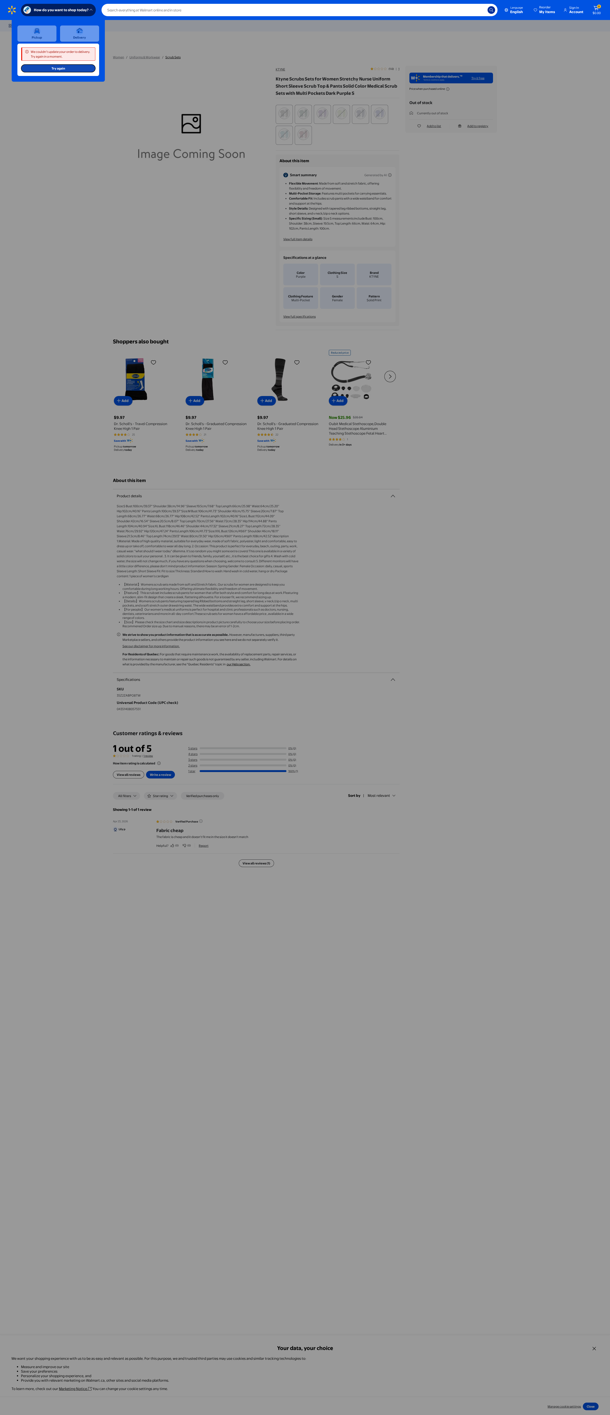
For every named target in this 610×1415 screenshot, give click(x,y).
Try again (58, 68)
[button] (545, 10)
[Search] (491, 10)
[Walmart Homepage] (12, 10)
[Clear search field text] (480, 10)
